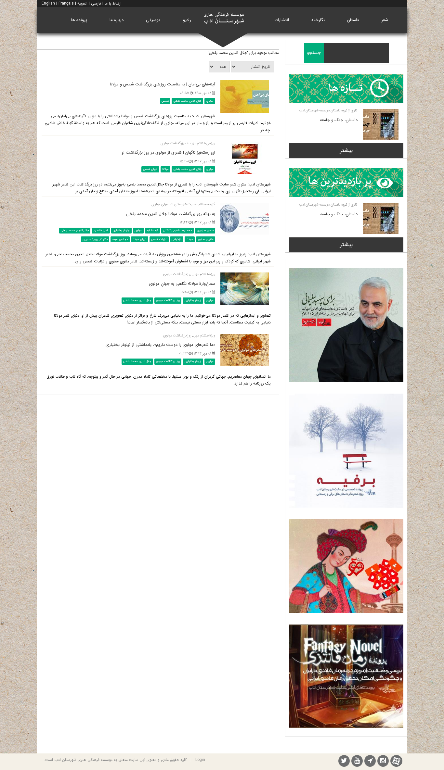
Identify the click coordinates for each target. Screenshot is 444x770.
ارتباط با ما (113, 3)
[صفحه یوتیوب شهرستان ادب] (357, 762)
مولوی (210, 101)
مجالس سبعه (120, 239)
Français (66, 3)
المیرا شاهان (101, 230)
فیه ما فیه (152, 230)
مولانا (165, 169)
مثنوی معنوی (206, 239)
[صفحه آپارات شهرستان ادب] (396, 761)
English (48, 3)
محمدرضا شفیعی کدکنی (177, 230)
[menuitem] (384, 20)
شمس (165, 101)
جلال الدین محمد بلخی (188, 101)
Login (200, 760)
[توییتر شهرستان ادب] (344, 762)
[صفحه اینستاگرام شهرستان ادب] (383, 762)
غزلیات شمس (159, 239)
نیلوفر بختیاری (121, 230)
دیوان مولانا (139, 239)
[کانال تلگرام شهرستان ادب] (370, 762)
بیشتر (346, 150)
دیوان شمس (150, 169)
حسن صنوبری (205, 230)
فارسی (96, 3)
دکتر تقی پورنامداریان (95, 239)
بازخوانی (177, 239)
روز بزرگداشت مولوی (168, 300)
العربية (82, 3)
